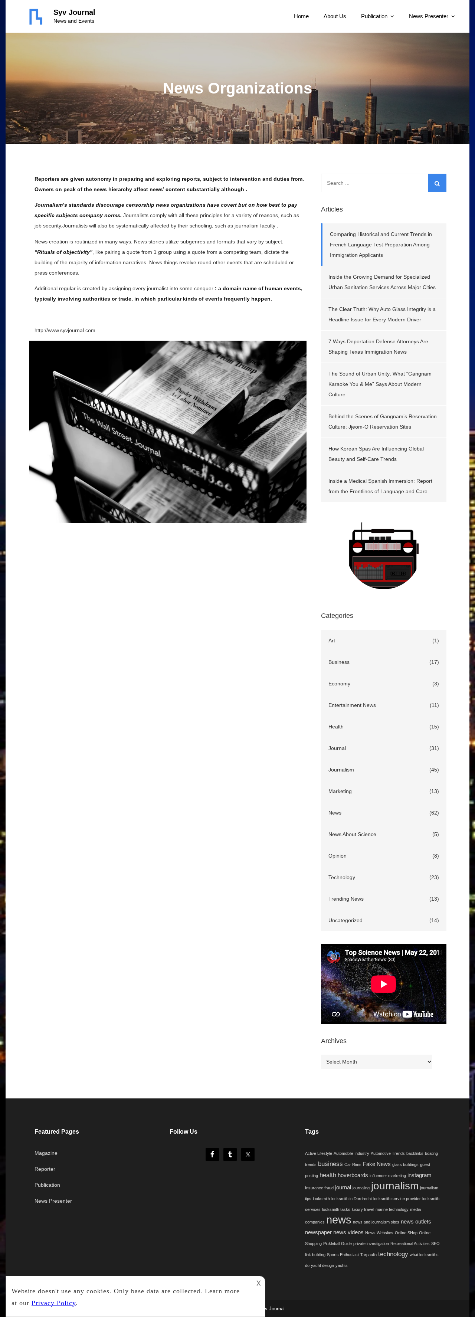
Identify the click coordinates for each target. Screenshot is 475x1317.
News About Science (352, 834)
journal (343, 1187)
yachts (341, 1265)
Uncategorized (345, 920)
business (330, 1163)
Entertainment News (352, 705)
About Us (335, 16)
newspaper (318, 1232)
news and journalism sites (376, 1222)
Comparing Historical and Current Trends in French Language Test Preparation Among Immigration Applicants (381, 244)
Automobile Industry (351, 1153)
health (328, 1175)
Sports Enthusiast (343, 1254)
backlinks (414, 1153)
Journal (337, 748)
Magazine (46, 1153)
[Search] (437, 183)
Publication (374, 16)
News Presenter (428, 16)
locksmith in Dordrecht (351, 1198)
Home (301, 16)
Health (336, 727)
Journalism (341, 770)
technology (393, 1254)
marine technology (392, 1209)
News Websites (379, 1233)
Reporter (45, 1169)
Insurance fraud (319, 1188)
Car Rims (352, 1164)
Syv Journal (74, 12)
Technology (341, 877)
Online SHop (406, 1233)
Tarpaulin (368, 1254)
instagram (419, 1175)
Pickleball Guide (337, 1243)
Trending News (346, 899)
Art (331, 640)
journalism (395, 1186)
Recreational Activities (410, 1243)
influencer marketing (388, 1175)
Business (339, 662)
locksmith (321, 1198)
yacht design (322, 1265)
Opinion (337, 856)
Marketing (340, 791)
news (338, 1219)
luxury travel (363, 1209)
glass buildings (405, 1164)
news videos (348, 1232)
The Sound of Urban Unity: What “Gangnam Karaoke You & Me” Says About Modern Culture (380, 384)
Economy (339, 684)
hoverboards (353, 1175)
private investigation (371, 1243)
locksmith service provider (397, 1198)
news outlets (416, 1222)
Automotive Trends (388, 1153)
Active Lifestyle (318, 1153)
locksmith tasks (336, 1209)
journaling (361, 1188)
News (334, 813)
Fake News (377, 1164)
